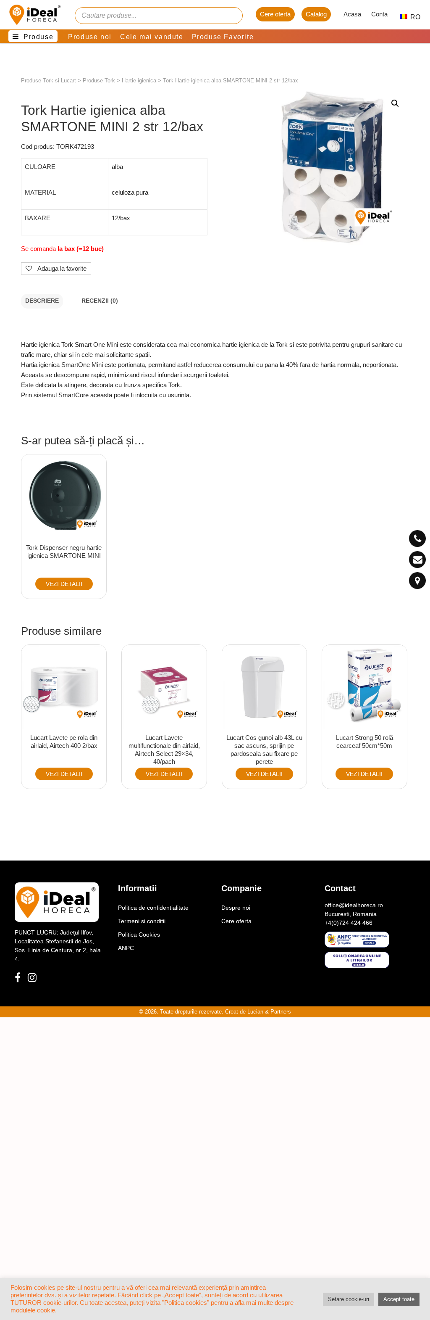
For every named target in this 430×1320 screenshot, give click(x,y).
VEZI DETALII (64, 584)
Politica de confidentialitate (153, 907)
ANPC (126, 948)
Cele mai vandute (152, 36)
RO (411, 17)
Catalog (316, 14)
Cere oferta (275, 14)
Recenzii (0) (99, 301)
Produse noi (90, 36)
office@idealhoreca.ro (354, 905)
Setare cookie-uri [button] (348, 1299)
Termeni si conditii (141, 921)
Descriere (42, 301)
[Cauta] (232, 15)
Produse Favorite (223, 36)
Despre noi (235, 907)
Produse (38, 36)
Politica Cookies (139, 934)
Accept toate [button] (398, 1299)
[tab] (42, 301)
